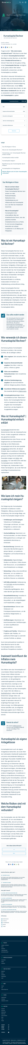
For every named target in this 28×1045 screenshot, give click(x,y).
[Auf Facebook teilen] (2, 47)
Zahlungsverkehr (4, 950)
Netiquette (6, 1043)
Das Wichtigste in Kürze (9, 146)
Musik (2, 973)
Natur (2, 1017)
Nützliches (3, 1013)
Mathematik (3, 1012)
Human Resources (4, 989)
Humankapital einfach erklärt (10, 157)
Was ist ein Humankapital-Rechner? (12, 150)
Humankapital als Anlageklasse (11, 168)
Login (3, 1043)
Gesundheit (3, 960)
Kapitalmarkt (3, 997)
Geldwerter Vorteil (4, 1000)
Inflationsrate (22, 391)
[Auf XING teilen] (8, 47)
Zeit (2, 987)
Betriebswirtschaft (4, 952)
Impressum (11, 1043)
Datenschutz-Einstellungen (22, 1043)
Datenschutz (15, 1043)
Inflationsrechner (17, 725)
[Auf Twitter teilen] (4, 47)
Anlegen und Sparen (5, 945)
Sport (2, 978)
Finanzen (5, 30)
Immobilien (4, 460)
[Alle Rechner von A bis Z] (22, 2)
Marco (7, 42)
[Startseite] (1, 30)
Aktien (17, 458)
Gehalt (2, 986)
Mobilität (3, 971)
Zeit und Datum (4, 1015)
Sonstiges (10, 30)
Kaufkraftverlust (6, 693)
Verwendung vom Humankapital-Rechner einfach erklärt (14, 153)
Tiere (2, 1019)
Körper (2, 961)
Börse (2, 946)
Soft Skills (9, 584)
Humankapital (5, 430)
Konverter (3, 1010)
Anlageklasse (5, 449)
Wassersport (3, 976)
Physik (2, 1020)
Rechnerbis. (6, 2)
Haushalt (3, 1008)
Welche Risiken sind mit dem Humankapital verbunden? (14, 172)
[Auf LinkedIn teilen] (6, 47)
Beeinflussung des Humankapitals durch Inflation (13, 164)
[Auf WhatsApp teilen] (9, 47)
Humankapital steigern (8, 160)
